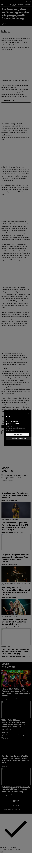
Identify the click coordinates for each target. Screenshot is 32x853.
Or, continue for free (17, 443)
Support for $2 (17, 434)
